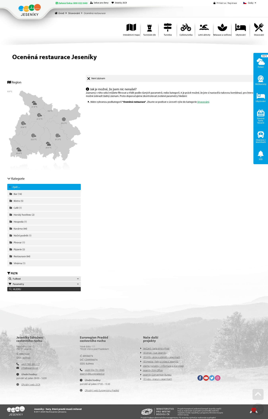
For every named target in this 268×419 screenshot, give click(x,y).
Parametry (18, 284)
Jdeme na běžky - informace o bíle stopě (163, 366)
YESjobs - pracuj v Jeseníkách (157, 379)
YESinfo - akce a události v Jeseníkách (161, 357)
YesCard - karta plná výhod (156, 348)
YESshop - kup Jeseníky (154, 352)
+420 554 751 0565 (94, 370)
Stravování (74, 13)
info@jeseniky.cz (29, 368)
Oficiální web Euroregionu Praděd (102, 390)
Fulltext (16, 278)
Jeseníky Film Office (153, 370)
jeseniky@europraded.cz (92, 373)
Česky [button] (250, 2)
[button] (225, 3)
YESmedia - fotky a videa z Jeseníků (160, 361)
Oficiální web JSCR (30, 384)
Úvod (29, 10)
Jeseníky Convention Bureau (157, 374)
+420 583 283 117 (30, 364)
